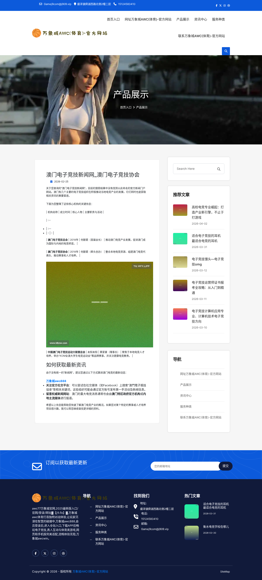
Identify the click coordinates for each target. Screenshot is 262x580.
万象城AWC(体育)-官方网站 (90, 571)
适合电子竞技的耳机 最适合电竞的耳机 (216, 505)
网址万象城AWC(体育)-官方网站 (148, 19)
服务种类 (218, 19)
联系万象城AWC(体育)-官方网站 (201, 36)
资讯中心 (200, 19)
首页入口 (113, 19)
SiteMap (225, 571)
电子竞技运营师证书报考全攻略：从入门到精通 (208, 288)
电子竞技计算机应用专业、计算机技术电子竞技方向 (208, 316)
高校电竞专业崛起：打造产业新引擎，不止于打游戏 (208, 212)
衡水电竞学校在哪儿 (216, 526)
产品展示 (182, 19)
